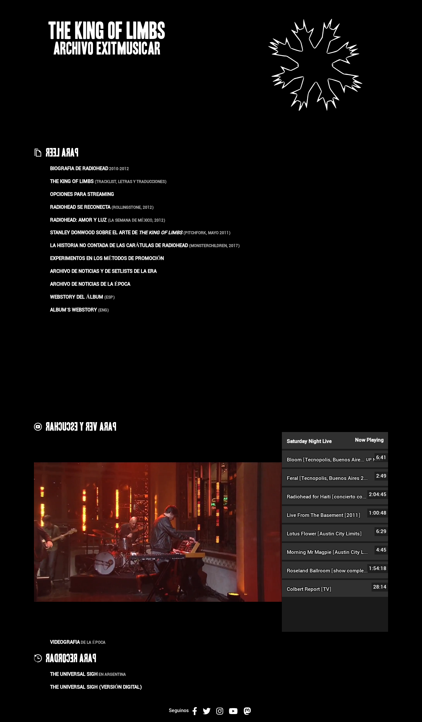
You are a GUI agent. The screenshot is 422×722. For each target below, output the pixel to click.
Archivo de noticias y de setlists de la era (103, 271)
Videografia (65, 642)
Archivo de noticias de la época (90, 284)
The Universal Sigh (74, 674)
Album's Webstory (73, 310)
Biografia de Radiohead (79, 168)
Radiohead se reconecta (80, 207)
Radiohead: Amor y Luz (78, 220)
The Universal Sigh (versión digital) (96, 687)
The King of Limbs (72, 181)
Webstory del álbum (76, 297)
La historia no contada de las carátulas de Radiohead (119, 245)
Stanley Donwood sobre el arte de (116, 232)
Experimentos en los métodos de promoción (107, 258)
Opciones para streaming (82, 194)
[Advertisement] (211, 367)
